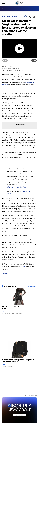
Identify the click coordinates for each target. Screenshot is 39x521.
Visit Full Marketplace (30, 286)
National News (9, 16)
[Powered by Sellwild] (34, 395)
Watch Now (33, 2)
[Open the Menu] (3, 2)
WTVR (22, 266)
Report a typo (6, 273)
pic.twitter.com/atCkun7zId (16, 187)
